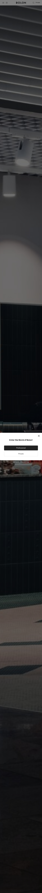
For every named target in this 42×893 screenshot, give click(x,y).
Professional (21, 448)
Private (21, 454)
